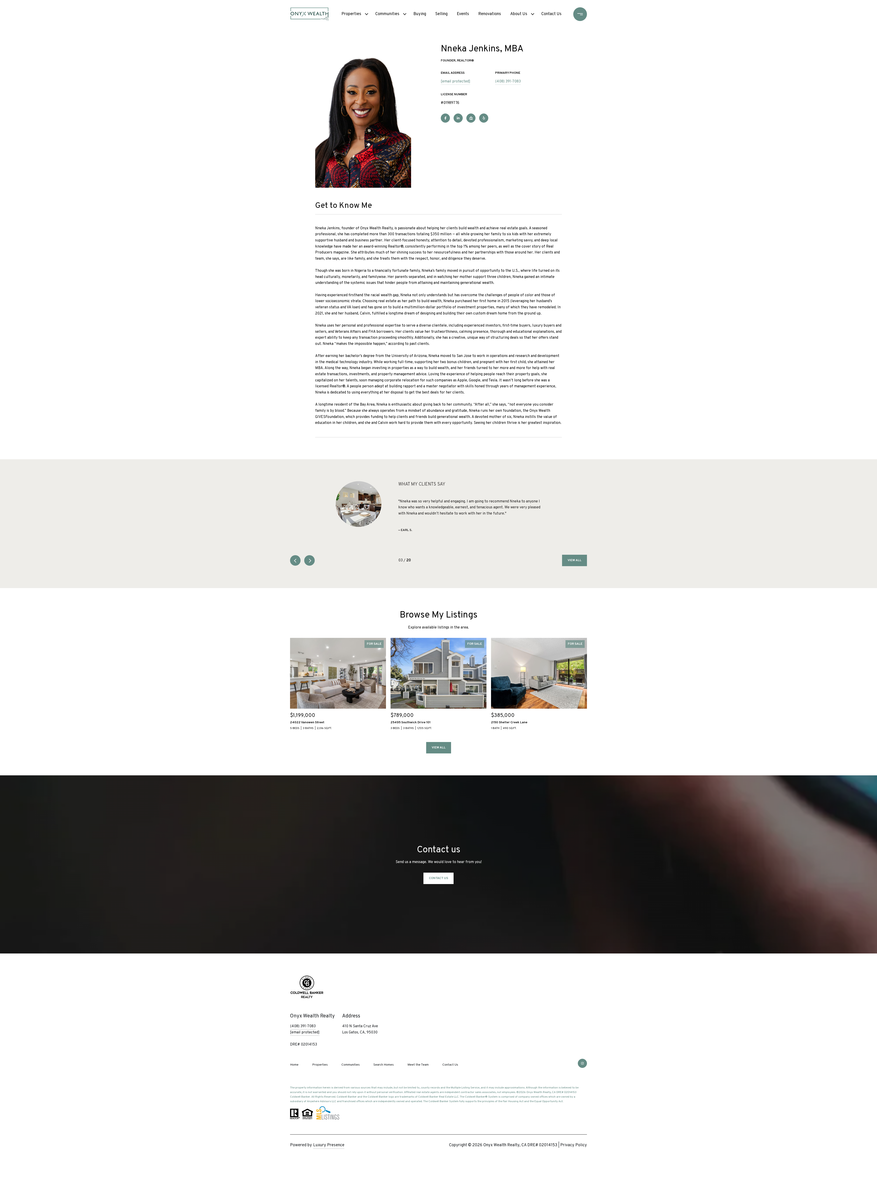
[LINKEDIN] (458, 118)
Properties (351, 14)
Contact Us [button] (438, 878)
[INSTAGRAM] (582, 1063)
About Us (518, 14)
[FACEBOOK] (445, 118)
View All (574, 560)
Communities (387, 14)
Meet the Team (418, 1065)
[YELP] (483, 118)
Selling (441, 14)
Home (294, 1065)
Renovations (489, 14)
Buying (419, 14)
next (309, 560)
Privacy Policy (573, 1145)
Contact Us (551, 14)
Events (463, 14)
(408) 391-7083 (508, 81)
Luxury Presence (328, 1145)
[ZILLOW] (470, 118)
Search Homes (383, 1065)
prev (295, 560)
